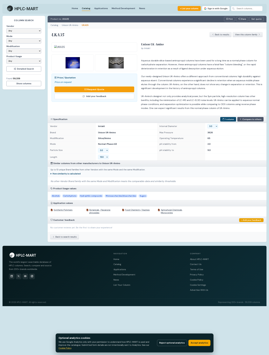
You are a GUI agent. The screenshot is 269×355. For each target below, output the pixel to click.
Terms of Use (196, 269)
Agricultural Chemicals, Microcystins (171, 211)
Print (230, 19)
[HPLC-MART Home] (22, 8)
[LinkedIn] (11, 276)
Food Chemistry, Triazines (137, 210)
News (142, 8)
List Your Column (121, 284)
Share (243, 19)
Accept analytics (199, 343)
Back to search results (66, 237)
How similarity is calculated (67, 173)
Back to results (222, 34)
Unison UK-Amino (70, 25)
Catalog (86, 8)
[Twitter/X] (18, 276)
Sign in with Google (218, 8)
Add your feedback (96, 96)
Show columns (23, 83)
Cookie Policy (196, 279)
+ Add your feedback (251, 220)
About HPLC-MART (199, 259)
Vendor (10, 26)
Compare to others (251, 119)
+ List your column (189, 8)
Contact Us (195, 264)
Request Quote (95, 89)
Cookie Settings (198, 284)
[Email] (25, 276)
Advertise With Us (199, 290)
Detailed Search (25, 68)
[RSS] (32, 276)
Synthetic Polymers (63, 210)
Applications (101, 8)
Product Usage (14, 56)
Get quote (256, 19)
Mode (9, 36)
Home (75, 8)
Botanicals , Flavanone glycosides (99, 211)
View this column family (246, 34)
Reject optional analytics (172, 343)
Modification (13, 46)
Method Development (123, 8)
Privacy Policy (197, 274)
